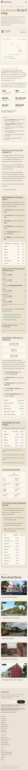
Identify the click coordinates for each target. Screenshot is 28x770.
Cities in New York (5, 744)
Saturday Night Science (19, 86)
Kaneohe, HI (7, 537)
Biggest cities (4, 737)
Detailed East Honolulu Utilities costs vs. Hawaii (14, 462)
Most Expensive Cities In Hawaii (12, 314)
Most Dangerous (5, 726)
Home (2, 6)
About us (3, 750)
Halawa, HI (6, 543)
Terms (2, 759)
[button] (14, 325)
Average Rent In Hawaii (10, 319)
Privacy (2, 757)
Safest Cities (4, 720)
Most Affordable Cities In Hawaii (12, 317)
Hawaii (11, 165)
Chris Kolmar (8, 31)
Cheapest (3, 722)
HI (5, 6)
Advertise (3, 756)
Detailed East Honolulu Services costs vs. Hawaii (14, 428)
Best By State (4, 731)
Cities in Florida (4, 743)
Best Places (3, 718)
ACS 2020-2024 (10, 368)
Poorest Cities (4, 728)
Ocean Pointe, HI (8, 540)
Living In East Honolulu (10, 189)
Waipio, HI (6, 549)
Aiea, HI (5, 552)
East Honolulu (11, 6)
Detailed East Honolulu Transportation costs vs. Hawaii (13, 459)
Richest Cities (4, 724)
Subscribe (21, 701)
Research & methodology (6, 752)
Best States (3, 730)
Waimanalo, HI (7, 557)
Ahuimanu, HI (7, 555)
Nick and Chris (12, 712)
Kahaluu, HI (6, 560)
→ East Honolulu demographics (10, 58)
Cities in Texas (4, 741)
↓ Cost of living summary (8, 56)
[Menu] (25, 2)
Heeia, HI (6, 563)
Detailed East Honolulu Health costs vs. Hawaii (13, 454)
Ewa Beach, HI (7, 546)
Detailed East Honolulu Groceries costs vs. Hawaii (12, 451)
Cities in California (5, 739)
